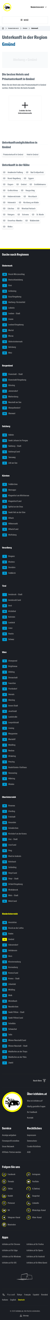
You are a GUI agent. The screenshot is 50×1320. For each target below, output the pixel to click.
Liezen (8, 319)
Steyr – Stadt (11, 878)
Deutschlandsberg (13, 280)
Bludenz (9, 562)
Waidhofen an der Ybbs (15, 1057)
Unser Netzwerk (8, 1146)
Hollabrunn (10, 950)
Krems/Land (11, 973)
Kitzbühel (10, 611)
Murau (8, 336)
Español (36, 1294)
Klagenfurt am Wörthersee (16, 495)
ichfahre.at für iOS (9, 1262)
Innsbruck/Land (12, 600)
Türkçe (19, 1294)
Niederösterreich (13, 28)
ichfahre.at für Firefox (35, 1244)
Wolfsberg (10, 534)
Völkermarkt (11, 523)
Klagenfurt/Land (13, 501)
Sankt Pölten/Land (13, 1017)
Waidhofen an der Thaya (15, 1051)
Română (44, 1294)
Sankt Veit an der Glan (14, 512)
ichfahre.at (19, 1311)
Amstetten (10, 922)
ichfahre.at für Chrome (11, 1244)
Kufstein (9, 617)
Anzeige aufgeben (9, 1135)
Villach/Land (11, 529)
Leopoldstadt (11, 722)
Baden (8, 933)
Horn (8, 956)
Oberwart (9, 413)
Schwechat (10, 1029)
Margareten (11, 733)
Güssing (9, 385)
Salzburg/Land (12, 451)
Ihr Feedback (32, 1112)
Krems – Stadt (11, 978)
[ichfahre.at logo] (7, 7)
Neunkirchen (11, 1006)
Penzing (9, 761)
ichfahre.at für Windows (11, 1256)
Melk (8, 995)
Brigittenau (10, 666)
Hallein (9, 434)
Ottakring (10, 756)
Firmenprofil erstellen (10, 1140)
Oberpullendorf (12, 408)
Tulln (8, 1034)
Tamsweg (10, 457)
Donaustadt (11, 677)
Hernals (9, 694)
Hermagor (10, 490)
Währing (9, 778)
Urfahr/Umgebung (13, 884)
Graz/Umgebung (12, 296)
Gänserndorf (11, 945)
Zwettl (8, 1062)
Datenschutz (32, 1140)
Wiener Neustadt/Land (15, 1040)
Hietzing (9, 700)
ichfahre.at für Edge (10, 1250)
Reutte (9, 633)
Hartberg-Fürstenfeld (14, 302)
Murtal (9, 330)
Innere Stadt (11, 705)
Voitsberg (10, 347)
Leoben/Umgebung (14, 324)
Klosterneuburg (12, 961)
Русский (11, 1294)
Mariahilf (10, 739)
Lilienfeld (10, 984)
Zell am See (10, 463)
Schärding (10, 867)
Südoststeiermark (13, 341)
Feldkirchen (11, 484)
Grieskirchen (11, 828)
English (13, 1299)
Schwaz (9, 639)
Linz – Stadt (11, 839)
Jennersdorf (11, 391)
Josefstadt (10, 711)
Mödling (9, 989)
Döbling (9, 672)
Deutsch (21, 1299)
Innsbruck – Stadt (13, 594)
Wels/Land (10, 901)
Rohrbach (10, 861)
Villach (9, 518)
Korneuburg (11, 967)
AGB (29, 1152)
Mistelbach (10, 1001)
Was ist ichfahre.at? (35, 1100)
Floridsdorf (10, 689)
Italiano (5, 1299)
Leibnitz (9, 307)
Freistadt (9, 817)
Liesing (9, 728)
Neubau (9, 750)
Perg (8, 850)
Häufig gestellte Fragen (36, 1106)
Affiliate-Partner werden (11, 1152)
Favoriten (10, 683)
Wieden (9, 784)
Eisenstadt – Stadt (13, 374)
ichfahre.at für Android (36, 1256)
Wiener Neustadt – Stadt (15, 1046)
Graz (8, 285)
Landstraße (10, 716)
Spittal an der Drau (13, 506)
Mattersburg (11, 396)
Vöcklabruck (11, 889)
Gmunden (10, 822)
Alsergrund (10, 660)
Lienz (8, 628)
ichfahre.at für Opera (35, 1250)
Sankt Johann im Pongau (16, 440)
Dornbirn (9, 567)
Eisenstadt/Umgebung (15, 379)
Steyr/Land (10, 873)
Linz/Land (10, 845)
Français (27, 1294)
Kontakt (30, 1117)
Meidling (10, 745)
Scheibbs (10, 1023)
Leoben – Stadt (12, 313)
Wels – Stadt (11, 895)
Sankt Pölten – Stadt (14, 1012)
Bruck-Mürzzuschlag (14, 274)
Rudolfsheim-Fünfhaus (15, 767)
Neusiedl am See (12, 402)
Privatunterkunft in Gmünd (13, 154)
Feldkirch (10, 573)
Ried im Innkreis (12, 856)
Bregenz (9, 556)
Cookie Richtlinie (34, 1146)
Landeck (9, 622)
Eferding (9, 811)
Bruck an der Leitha (14, 928)
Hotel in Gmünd (32, 154)
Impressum (31, 1135)
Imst (8, 605)
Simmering (10, 773)
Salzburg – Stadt (12, 446)
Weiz (8, 352)
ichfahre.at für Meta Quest (37, 1262)
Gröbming (10, 291)
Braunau (9, 805)
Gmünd (25, 28)
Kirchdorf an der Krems (15, 833)
